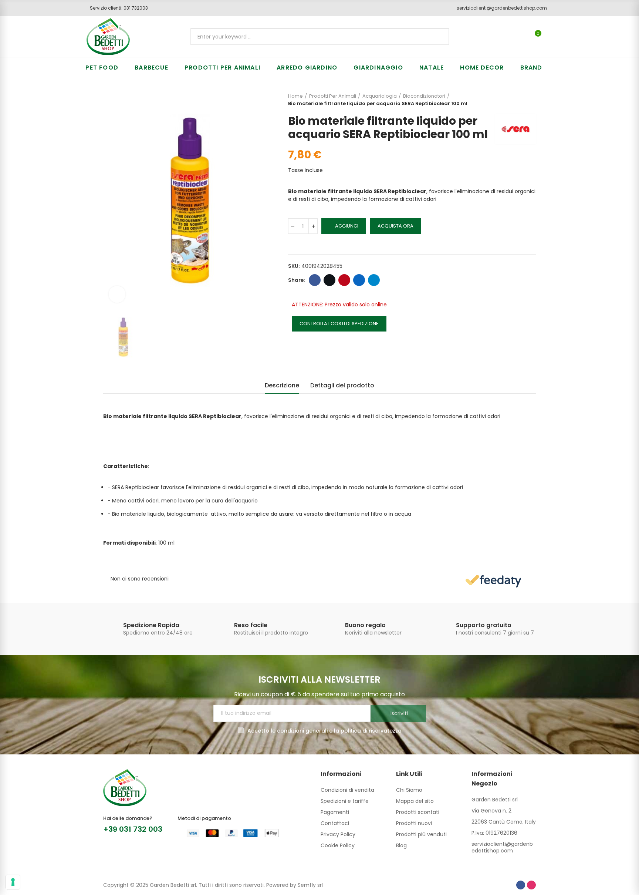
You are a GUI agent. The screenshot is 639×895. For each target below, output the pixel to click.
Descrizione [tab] (282, 385)
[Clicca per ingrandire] (117, 294)
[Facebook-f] (520, 885)
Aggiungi (346, 225)
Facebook (315, 280)
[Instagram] (531, 885)
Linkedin (359, 280)
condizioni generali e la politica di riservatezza (339, 730)
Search (437, 36)
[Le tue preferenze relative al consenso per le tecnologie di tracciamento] (13, 882)
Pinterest (344, 280)
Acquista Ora (395, 225)
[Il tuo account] (550, 36)
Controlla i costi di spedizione (339, 323)
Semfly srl (310, 885)
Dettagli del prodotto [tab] (342, 385)
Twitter (329, 280)
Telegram (374, 280)
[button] (116, 8)
